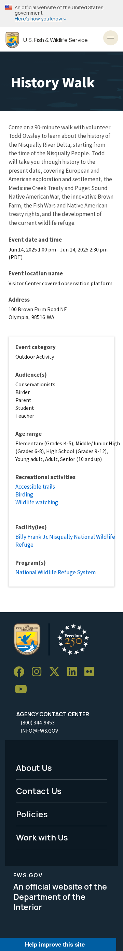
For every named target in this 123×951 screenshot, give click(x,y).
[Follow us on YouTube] (23, 689)
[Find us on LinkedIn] (74, 671)
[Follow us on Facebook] (21, 671)
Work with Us (42, 837)
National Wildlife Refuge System (55, 572)
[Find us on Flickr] (91, 671)
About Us (34, 767)
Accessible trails (35, 486)
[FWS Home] (12, 40)
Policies (32, 814)
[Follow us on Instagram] (39, 671)
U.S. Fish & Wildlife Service (55, 40)
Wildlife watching (36, 502)
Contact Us (39, 790)
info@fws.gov (39, 730)
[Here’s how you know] (61, 13)
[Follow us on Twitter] (57, 671)
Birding (24, 494)
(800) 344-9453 (37, 722)
